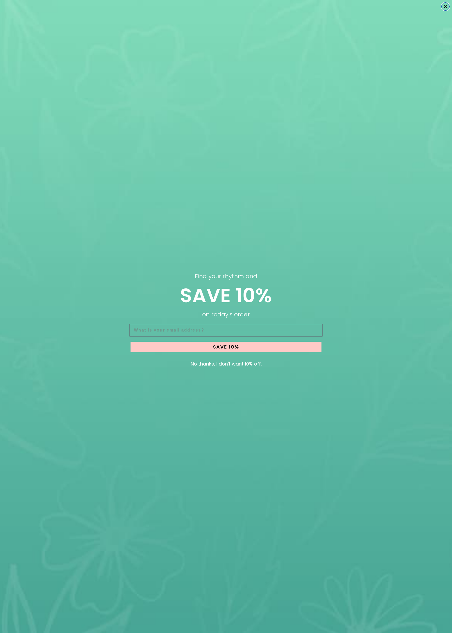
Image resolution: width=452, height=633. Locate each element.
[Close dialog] (445, 6)
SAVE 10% (226, 347)
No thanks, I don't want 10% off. (226, 364)
